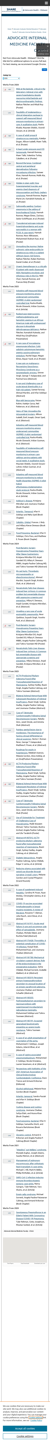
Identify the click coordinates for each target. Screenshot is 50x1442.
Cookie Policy (36, 1420)
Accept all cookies (25, 1428)
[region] (25, 1421)
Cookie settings (35, 1417)
